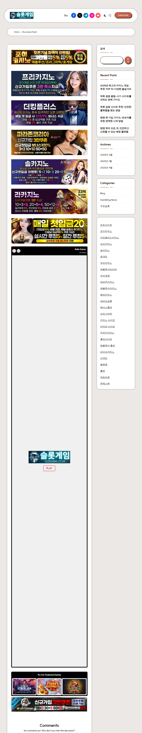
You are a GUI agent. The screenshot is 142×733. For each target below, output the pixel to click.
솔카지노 (105, 250)
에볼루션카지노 (108, 288)
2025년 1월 (106, 161)
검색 (102, 48)
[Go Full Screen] (18, 251)
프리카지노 (106, 244)
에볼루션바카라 (108, 269)
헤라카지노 (106, 294)
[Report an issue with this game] (14, 251)
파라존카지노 (107, 282)
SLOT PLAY (24, 686)
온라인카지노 (107, 332)
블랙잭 (103, 364)
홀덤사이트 (106, 339)
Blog (102, 193)
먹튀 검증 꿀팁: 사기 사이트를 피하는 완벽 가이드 (115, 98)
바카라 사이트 (107, 326)
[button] (123, 15)
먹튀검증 (105, 377)
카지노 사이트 (107, 320)
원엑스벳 (105, 383)
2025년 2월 (106, 154)
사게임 (103, 358)
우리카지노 (106, 263)
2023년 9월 (106, 167)
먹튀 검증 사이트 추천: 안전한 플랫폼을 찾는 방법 (115, 108)
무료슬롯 (105, 206)
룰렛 (102, 370)
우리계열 (105, 275)
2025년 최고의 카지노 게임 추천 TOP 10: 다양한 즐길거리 (115, 87)
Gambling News (108, 199)
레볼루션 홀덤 (107, 345)
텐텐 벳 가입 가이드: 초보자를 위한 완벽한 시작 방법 (115, 119)
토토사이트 (106, 225)
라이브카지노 (107, 351)
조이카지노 (106, 231)
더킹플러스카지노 (109, 237)
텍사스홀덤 (106, 307)
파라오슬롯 (106, 301)
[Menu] (66, 15)
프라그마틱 (106, 313)
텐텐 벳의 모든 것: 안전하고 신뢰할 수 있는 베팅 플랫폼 (114, 130)
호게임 (103, 256)
